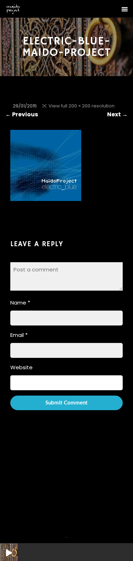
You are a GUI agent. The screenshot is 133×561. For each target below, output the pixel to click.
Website (21, 367)
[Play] (3, 547)
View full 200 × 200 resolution (82, 105)
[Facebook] (65, 533)
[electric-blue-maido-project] (45, 196)
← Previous (21, 114)
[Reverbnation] (67, 533)
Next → (117, 114)
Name (20, 302)
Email (19, 335)
